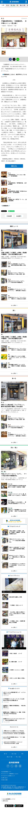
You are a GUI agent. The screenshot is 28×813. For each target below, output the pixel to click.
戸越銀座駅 (4, 25)
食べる (7, 5)
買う (18, 5)
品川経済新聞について (6, 771)
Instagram (16, 766)
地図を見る (14, 166)
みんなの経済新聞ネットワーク (14, 794)
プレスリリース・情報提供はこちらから (10, 773)
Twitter (12, 766)
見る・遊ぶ (13, 5)
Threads (20, 766)
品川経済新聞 (14, 2)
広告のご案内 (5, 779)
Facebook (8, 766)
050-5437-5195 (17, 66)
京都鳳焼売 (5, 205)
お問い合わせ (5, 777)
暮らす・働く (22, 5)
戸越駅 (15, 25)
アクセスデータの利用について (8, 775)
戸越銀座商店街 (10, 25)
